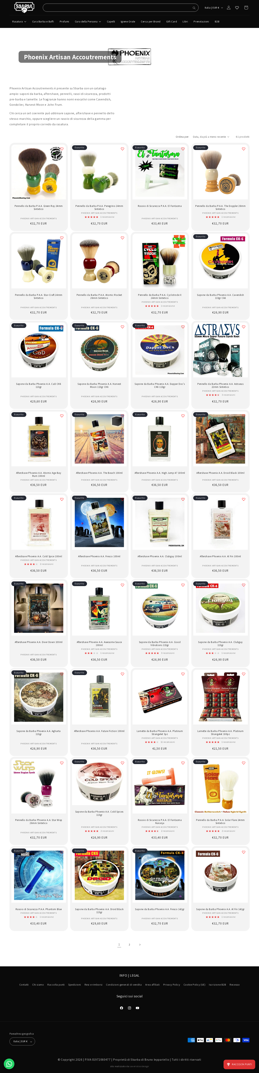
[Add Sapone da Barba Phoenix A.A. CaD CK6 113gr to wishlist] (61, 326)
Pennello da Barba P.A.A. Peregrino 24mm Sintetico (99, 207)
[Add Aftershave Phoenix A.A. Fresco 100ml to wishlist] (122, 499)
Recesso (235, 984)
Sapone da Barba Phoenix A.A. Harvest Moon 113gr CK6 (99, 385)
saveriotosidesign (139, 1066)
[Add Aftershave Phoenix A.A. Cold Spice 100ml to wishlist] (61, 499)
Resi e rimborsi (94, 984)
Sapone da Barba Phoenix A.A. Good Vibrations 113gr (160, 644)
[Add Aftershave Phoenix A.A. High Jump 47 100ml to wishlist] (183, 415)
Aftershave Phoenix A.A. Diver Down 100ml (39, 642)
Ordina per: (182, 136)
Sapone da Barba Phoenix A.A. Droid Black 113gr (99, 911)
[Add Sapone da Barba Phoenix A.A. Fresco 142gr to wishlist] (183, 852)
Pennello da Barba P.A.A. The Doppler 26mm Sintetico (220, 207)
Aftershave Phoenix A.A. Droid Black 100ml (220, 472)
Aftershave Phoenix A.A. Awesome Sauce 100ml (99, 644)
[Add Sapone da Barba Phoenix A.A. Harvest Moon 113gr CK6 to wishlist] (122, 326)
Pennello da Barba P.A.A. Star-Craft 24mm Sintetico (38, 296)
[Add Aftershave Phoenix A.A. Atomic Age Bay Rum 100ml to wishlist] (61, 415)
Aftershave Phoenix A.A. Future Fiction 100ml (99, 731)
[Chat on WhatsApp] (9, 1064)
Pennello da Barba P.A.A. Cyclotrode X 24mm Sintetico (159, 296)
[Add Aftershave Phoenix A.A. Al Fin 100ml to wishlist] (243, 499)
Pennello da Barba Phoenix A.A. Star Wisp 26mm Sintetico (38, 822)
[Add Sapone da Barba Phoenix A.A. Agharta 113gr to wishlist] (61, 674)
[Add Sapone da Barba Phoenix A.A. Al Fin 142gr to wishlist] (243, 852)
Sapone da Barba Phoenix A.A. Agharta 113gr (38, 733)
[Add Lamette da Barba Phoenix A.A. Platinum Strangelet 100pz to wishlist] (243, 674)
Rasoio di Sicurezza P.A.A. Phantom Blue (39, 909)
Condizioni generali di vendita (124, 984)
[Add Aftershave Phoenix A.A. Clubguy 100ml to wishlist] (183, 499)
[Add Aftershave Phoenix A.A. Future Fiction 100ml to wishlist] (122, 674)
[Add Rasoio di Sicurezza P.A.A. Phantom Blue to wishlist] (61, 852)
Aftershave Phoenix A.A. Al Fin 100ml (220, 556)
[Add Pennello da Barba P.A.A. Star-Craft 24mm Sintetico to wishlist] (61, 237)
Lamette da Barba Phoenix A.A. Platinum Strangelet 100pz (220, 733)
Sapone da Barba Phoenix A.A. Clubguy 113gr (220, 644)
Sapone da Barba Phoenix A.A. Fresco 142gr (159, 909)
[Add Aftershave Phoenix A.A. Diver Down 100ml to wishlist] (61, 585)
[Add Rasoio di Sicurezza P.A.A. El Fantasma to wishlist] (183, 148)
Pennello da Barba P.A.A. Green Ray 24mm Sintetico (39, 207)
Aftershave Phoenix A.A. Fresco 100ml (99, 556)
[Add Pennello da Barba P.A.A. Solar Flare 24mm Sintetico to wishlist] (243, 763)
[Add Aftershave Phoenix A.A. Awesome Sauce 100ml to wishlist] (122, 585)
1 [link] (119, 944)
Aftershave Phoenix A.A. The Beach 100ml (99, 472)
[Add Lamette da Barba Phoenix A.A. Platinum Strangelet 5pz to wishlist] (183, 674)
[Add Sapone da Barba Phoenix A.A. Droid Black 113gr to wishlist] (122, 852)
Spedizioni (74, 984)
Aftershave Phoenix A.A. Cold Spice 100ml (38, 556)
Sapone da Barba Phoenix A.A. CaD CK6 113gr (38, 385)
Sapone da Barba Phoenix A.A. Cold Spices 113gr (99, 813)
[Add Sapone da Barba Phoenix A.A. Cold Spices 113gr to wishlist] (122, 763)
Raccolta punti (56, 984)
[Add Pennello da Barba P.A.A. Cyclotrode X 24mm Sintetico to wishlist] (183, 237)
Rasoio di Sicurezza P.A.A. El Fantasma (160, 205)
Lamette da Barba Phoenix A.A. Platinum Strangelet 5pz (160, 733)
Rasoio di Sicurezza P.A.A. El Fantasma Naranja (160, 822)
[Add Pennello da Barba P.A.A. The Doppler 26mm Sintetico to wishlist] (243, 148)
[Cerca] (194, 8)
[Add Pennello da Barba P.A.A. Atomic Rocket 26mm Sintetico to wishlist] (122, 237)
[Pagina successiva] (140, 944)
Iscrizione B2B (217, 984)
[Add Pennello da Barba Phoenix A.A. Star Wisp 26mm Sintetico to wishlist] (61, 763)
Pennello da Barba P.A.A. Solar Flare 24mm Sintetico (220, 822)
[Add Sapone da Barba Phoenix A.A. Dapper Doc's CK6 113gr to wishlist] (183, 326)
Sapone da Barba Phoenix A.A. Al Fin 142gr (220, 909)
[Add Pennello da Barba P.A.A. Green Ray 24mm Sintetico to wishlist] (61, 148)
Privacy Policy (171, 984)
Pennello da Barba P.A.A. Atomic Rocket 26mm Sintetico (99, 296)
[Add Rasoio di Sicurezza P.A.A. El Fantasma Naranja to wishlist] (183, 763)
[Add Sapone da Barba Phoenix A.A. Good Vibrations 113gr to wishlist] (183, 585)
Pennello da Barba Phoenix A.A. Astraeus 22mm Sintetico (220, 385)
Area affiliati (152, 984)
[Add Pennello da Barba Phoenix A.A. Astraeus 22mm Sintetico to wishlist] (243, 326)
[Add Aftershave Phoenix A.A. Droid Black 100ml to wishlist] (243, 415)
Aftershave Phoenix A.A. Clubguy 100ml (160, 556)
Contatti (24, 984)
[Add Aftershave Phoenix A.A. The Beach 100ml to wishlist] (122, 415)
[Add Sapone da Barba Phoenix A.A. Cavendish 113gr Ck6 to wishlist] (243, 237)
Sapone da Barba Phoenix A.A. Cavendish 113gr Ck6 (220, 296)
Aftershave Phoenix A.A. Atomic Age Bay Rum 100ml (38, 474)
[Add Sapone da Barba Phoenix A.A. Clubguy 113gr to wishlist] (243, 585)
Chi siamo (38, 984)
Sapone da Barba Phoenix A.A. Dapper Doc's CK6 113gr (160, 385)
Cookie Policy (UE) (195, 984)
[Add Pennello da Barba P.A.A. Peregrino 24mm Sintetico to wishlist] (122, 148)
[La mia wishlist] (237, 7)
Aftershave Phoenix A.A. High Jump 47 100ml (160, 472)
